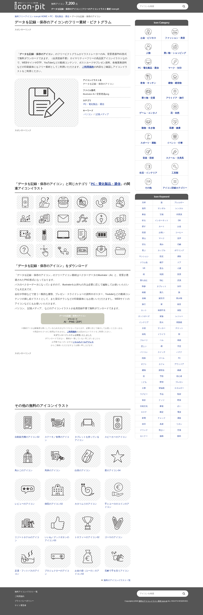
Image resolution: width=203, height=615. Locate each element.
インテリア (144, 322)
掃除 (179, 256)
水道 (144, 328)
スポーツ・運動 (148, 143)
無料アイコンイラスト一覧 (26, 592)
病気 (144, 334)
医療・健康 (174, 128)
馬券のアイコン (52, 470)
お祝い (161, 232)
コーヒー (179, 232)
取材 (179, 394)
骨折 (144, 400)
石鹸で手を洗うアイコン (117, 570)
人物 (148, 53)
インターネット (161, 220)
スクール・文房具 (175, 158)
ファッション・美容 (175, 38)
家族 (162, 316)
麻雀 (162, 406)
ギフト (144, 364)
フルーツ (144, 340)
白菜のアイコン (82, 470)
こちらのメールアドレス (83, 342)
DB (179, 220)
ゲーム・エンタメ (148, 113)
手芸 (179, 346)
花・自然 (174, 113)
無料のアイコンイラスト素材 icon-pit (153, 601)
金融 (144, 298)
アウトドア (179, 364)
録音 (179, 304)
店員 (179, 280)
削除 (144, 358)
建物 (144, 370)
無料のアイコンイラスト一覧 (117, 580)
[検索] (184, 6)
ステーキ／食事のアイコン (57, 438)
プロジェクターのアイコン (57, 572)
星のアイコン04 (113, 470)
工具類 (175, 172)
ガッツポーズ (144, 316)
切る (144, 244)
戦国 (162, 274)
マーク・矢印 (175, 68)
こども (144, 382)
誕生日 (161, 298)
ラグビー (144, 394)
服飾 (162, 436)
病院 (179, 310)
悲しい (144, 346)
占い (179, 406)
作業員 (179, 214)
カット (144, 310)
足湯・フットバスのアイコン (27, 572)
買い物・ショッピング (175, 53)
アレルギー (179, 202)
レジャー (179, 316)
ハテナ (179, 352)
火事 (144, 388)
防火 (162, 322)
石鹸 (179, 244)
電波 (179, 412)
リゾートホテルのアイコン (27, 539)
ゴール (161, 358)
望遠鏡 (161, 388)
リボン (179, 424)
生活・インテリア (148, 172)
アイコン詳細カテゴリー (175, 188)
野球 (162, 382)
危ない (161, 430)
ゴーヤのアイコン (113, 537)
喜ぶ (144, 250)
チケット (179, 328)
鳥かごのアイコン (24, 470)
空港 (179, 430)
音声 (179, 238)
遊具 (144, 208)
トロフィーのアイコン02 (87, 537)
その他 (148, 188)
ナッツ (161, 400)
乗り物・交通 (148, 98)
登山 (144, 238)
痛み (162, 244)
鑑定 (162, 412)
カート (161, 226)
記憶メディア (102, 114)
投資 (144, 232)
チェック (161, 418)
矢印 (179, 286)
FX (179, 358)
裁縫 (179, 370)
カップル (161, 250)
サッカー (161, 328)
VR (144, 268)
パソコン (88, 114)
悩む (162, 280)
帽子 (162, 262)
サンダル (161, 208)
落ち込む (144, 280)
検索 (144, 292)
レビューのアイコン (25, 503)
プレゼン (179, 382)
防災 (162, 256)
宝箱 (162, 214)
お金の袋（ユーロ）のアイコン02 (87, 572)
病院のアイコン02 (54, 503)
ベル (162, 340)
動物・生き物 (148, 128)
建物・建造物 (175, 83)
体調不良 (161, 310)
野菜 (179, 400)
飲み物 (179, 298)
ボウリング (179, 250)
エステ (144, 412)
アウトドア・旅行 (175, 98)
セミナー (144, 436)
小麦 (179, 268)
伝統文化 (144, 406)
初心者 (179, 376)
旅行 (144, 304)
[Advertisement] (72, 39)
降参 (144, 286)
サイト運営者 (20, 605)
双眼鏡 (179, 322)
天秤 (144, 202)
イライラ (161, 334)
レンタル (179, 208)
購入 (162, 292)
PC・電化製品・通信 (59, 16)
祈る (144, 220)
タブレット (161, 286)
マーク (161, 238)
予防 (162, 376)
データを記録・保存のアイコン (72, 316)
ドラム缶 (144, 262)
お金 (179, 226)
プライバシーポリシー (24, 601)
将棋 (179, 340)
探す (144, 226)
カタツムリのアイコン (86, 503)
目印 (144, 424)
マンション (144, 256)
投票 (179, 274)
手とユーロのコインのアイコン (117, 505)
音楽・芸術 (148, 158)
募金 (144, 214)
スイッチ (161, 352)
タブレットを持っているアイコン (87, 438)
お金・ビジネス (148, 38)
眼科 (179, 436)
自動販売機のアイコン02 (27, 437)
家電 (144, 418)
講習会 (161, 370)
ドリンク (144, 430)
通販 (179, 418)
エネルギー (179, 388)
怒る (162, 268)
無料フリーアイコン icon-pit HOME (31, 16)
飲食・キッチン (148, 83)
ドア (179, 262)
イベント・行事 (175, 143)
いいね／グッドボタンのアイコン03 (57, 539)
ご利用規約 (88, 66)
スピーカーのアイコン (116, 437)
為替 (162, 424)
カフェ (161, 364)
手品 (162, 394)
